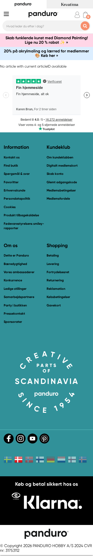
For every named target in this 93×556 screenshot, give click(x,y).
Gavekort (54, 305)
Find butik (11, 165)
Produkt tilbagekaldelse (21, 215)
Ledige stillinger (15, 289)
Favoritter (11, 182)
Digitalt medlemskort (62, 165)
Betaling (53, 255)
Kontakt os (12, 157)
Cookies (10, 207)
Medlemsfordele (58, 198)
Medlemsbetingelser (61, 190)
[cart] (85, 15)
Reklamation (56, 289)
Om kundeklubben (60, 157)
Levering (53, 264)
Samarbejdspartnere (19, 297)
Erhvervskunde (14, 190)
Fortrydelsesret (58, 272)
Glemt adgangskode (62, 182)
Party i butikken (15, 305)
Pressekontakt (14, 313)
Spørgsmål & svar (17, 174)
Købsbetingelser (58, 297)
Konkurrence (13, 280)
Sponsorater (13, 322)
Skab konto (55, 174)
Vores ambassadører (19, 272)
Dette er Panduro (16, 255)
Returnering (55, 280)
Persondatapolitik (17, 198)
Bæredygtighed (15, 264)
